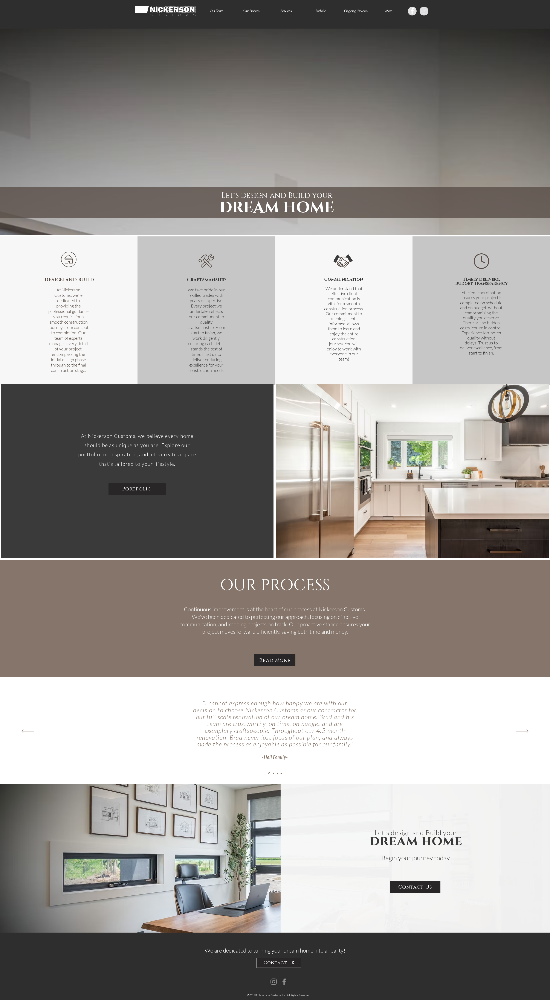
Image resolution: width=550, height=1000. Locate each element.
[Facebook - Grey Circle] (412, 11)
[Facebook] (284, 981)
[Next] (522, 731)
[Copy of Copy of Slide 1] (277, 773)
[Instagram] (273, 981)
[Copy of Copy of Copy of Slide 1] (281, 773)
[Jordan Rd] (273, 773)
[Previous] (27, 731)
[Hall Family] (269, 773)
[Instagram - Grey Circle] (424, 11)
